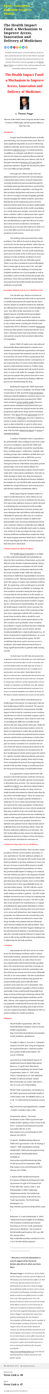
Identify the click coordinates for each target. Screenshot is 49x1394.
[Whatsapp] (20, 47)
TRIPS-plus (21, 418)
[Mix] (17, 47)
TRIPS (6, 317)
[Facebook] (5, 47)
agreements (32, 415)
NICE (17, 786)
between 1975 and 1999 (30, 162)
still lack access (19, 150)
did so (18, 415)
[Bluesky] (23, 47)
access (39, 430)
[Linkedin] (11, 47)
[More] (26, 47)
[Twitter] (8, 47)
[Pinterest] (14, 47)
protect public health (25, 402)
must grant (40, 326)
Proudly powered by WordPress (16, 1391)
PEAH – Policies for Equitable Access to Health (18, 9)
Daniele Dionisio (28, 1366)
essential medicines (11, 433)
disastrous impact (27, 430)
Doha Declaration (36, 393)
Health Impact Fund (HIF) (24, 554)
